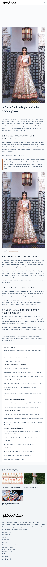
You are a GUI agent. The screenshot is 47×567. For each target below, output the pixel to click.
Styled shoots (6, 534)
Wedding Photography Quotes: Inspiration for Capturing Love (21, 414)
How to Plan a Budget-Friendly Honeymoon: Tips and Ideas (21, 407)
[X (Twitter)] (10, 559)
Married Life (5, 556)
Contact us (5, 539)
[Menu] (44, 2)
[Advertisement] (23, 14)
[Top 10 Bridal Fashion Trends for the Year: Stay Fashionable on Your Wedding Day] (34, 478)
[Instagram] (5, 559)
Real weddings (6, 532)
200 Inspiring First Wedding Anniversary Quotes (17, 455)
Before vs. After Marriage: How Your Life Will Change (19, 451)
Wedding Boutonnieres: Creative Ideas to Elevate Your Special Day (23, 383)
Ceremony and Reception (9, 545)
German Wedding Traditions (12, 361)
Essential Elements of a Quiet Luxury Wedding (17, 357)
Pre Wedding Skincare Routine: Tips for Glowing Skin (19, 444)
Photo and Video (7, 551)
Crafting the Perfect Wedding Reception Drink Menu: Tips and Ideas (23, 376)
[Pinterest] (7, 559)
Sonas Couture (13, 251)
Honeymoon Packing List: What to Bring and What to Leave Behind (23, 403)
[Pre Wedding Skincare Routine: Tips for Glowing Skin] (12, 495)
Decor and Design (7, 547)
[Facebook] (3, 559)
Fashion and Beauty (8, 554)
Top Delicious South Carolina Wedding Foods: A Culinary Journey (22, 372)
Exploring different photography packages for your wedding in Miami (23, 418)
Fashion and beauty (15, 115)
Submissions (6, 537)
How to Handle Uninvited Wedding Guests (16, 368)
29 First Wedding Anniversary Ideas (14, 459)
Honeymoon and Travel (9, 549)
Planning (4, 542)
